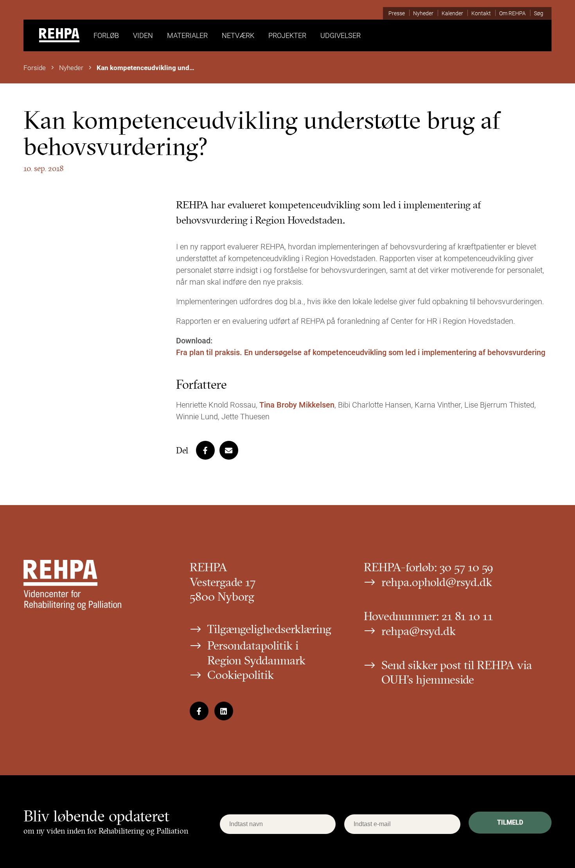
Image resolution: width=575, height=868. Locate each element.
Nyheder (71, 67)
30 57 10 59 (466, 567)
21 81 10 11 (467, 616)
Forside (34, 67)
